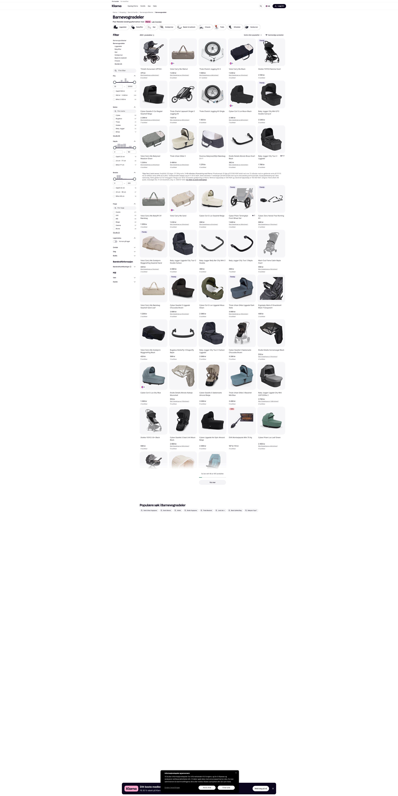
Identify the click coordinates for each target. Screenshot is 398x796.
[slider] (114, 82)
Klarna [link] (115, 12)
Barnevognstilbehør (119, 40)
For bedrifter (125, 1)
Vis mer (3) (118, 64)
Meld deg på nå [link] (261, 789)
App (149, 6)
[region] (200, 781)
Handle (142, 6)
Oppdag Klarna (133, 6)
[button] (268, 6)
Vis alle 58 (116, 136)
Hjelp (155, 6)
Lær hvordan (157, 22)
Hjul (116, 52)
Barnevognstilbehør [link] (146, 12)
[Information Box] (153, 35)
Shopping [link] (122, 12)
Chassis (117, 61)
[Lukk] (236, 773)
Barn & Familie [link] (133, 12)
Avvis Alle (207, 788)
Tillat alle (226, 788)
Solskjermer (119, 55)
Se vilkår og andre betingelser (196, 180)
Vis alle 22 (116, 232)
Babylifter (118, 49)
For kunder (115, 1)
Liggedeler (118, 46)
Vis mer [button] (212, 482)
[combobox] (252, 35)
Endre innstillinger (172, 788)
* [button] (150, 75)
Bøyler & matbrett (121, 58)
